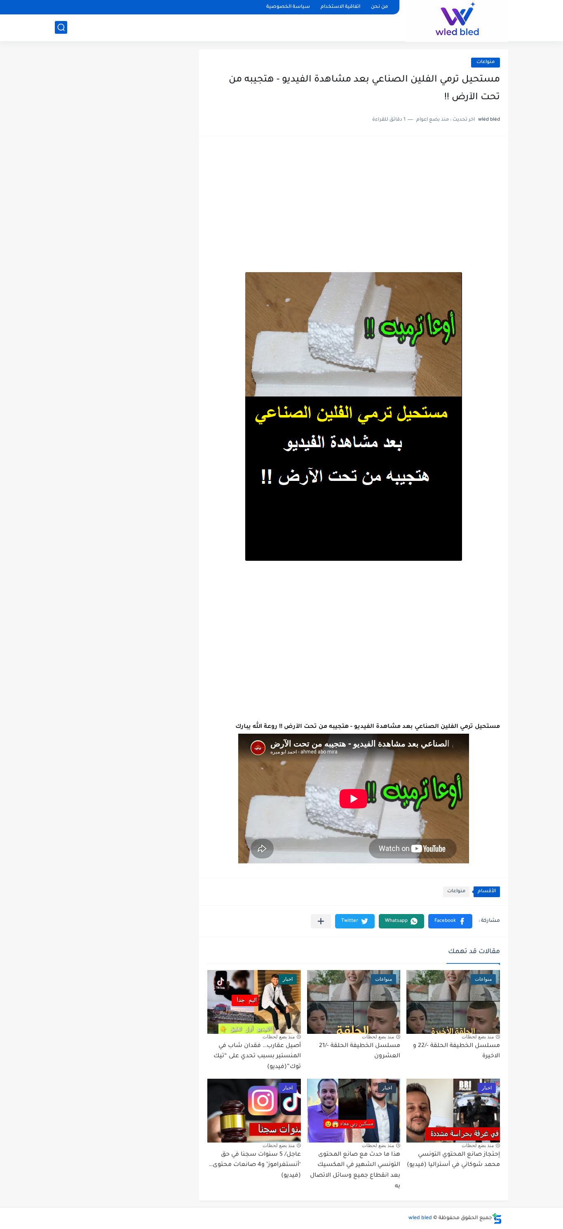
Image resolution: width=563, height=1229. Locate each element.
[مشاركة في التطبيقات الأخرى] (321, 921)
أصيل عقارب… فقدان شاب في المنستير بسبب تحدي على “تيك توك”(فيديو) (257, 1056)
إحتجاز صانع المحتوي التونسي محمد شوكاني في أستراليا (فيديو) (453, 1160)
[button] (450, 921)
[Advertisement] (353, 208)
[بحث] (61, 27)
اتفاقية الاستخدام (340, 7)
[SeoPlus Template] (497, 1218)
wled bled (420, 1218)
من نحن (379, 7)
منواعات (485, 62)
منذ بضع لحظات (478, 1037)
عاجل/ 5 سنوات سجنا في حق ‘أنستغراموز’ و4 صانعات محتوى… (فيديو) (255, 1165)
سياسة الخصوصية (288, 7)
